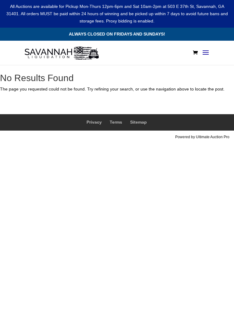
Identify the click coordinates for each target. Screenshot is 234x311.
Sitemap (138, 122)
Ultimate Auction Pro (212, 137)
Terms (116, 122)
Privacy (94, 122)
